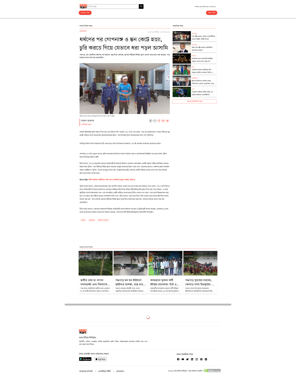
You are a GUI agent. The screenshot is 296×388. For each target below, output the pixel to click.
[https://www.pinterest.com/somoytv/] (201, 359)
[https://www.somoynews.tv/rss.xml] (206, 359)
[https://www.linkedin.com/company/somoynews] (192, 359)
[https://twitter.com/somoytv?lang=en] (187, 359)
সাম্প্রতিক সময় (178, 26)
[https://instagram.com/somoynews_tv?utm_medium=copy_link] (197, 359)
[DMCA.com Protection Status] (212, 372)
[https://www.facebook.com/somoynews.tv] (178, 359)
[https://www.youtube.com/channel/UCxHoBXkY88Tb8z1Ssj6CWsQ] (183, 359)
